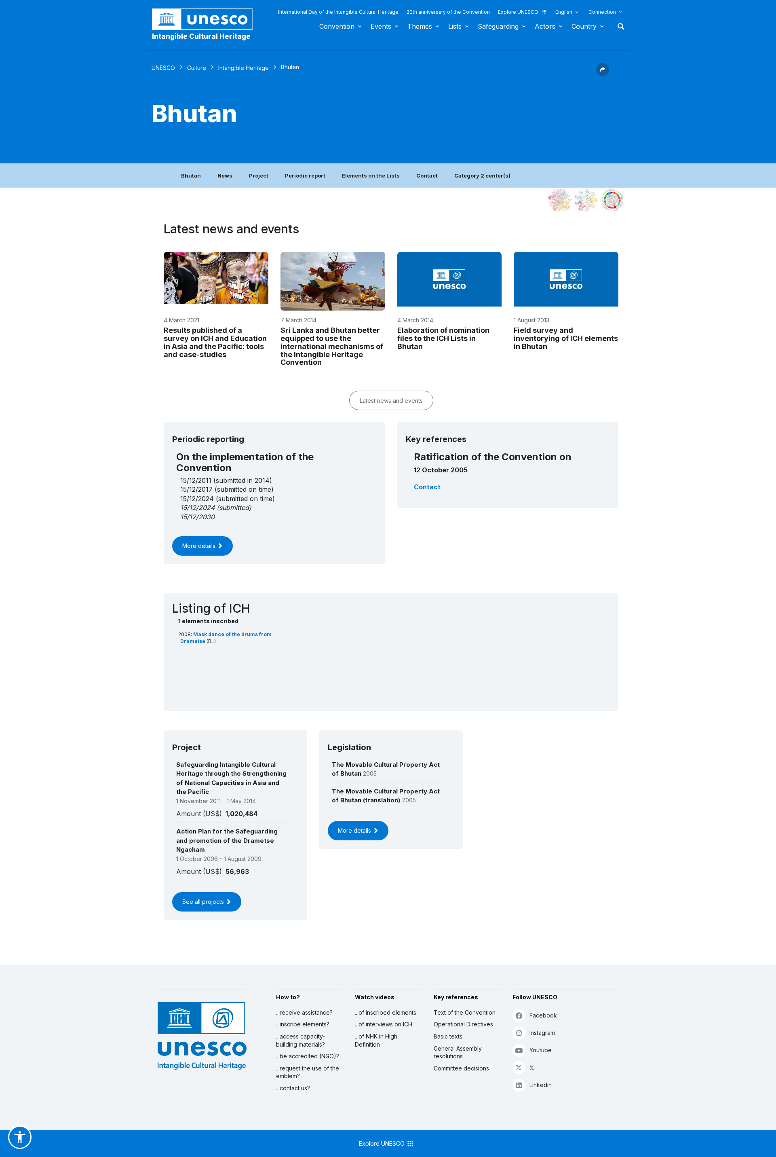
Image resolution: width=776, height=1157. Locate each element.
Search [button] (618, 26)
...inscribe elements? (302, 1024)
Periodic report (305, 175)
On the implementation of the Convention (245, 462)
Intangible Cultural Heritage (201, 36)
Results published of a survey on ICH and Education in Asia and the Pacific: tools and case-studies (215, 342)
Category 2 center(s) (482, 175)
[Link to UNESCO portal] (206, 19)
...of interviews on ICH (383, 1024)
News (224, 175)
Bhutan (191, 175)
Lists (455, 26)
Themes (419, 26)
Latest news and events (391, 400)
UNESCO (163, 67)
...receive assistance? (304, 1012)
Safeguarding (498, 26)
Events (381, 26)
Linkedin (540, 1084)
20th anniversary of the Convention (448, 12)
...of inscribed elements (385, 1012)
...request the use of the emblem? (307, 1072)
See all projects (204, 901)
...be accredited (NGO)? (307, 1056)
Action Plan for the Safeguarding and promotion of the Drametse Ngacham (227, 840)
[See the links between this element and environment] (586, 200)
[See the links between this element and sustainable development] (612, 200)
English (563, 12)
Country (584, 26)
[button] (602, 74)
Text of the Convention (465, 1012)
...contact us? (293, 1088)
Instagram (542, 1032)
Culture (196, 67)
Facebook (543, 1015)
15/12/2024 (197, 507)
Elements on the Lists (371, 175)
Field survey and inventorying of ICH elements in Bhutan (566, 338)
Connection (602, 12)
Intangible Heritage (243, 67)
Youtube (540, 1050)
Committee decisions (461, 1068)
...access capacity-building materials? (300, 1040)
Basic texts (448, 1036)
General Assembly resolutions (458, 1052)
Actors (545, 26)
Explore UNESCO (518, 12)
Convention (336, 26)
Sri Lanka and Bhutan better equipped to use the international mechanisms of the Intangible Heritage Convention (331, 346)
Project (258, 175)
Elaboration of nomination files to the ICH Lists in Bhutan (443, 338)
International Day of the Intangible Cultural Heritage (338, 12)
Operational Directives (463, 1024)
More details (199, 545)
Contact (427, 175)
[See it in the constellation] (560, 200)
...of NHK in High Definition (376, 1040)
